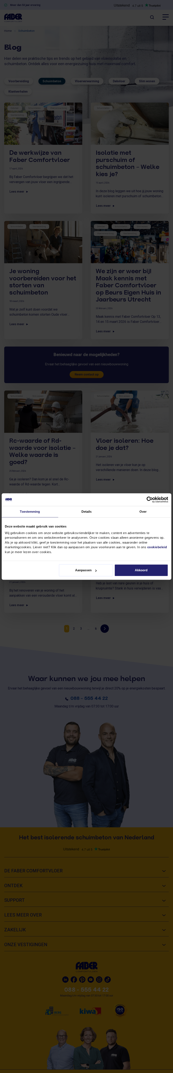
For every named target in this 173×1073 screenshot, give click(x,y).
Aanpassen (83, 570)
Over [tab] (143, 511)
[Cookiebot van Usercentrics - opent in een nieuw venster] (149, 499)
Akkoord (141, 570)
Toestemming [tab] (30, 511)
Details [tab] (86, 511)
